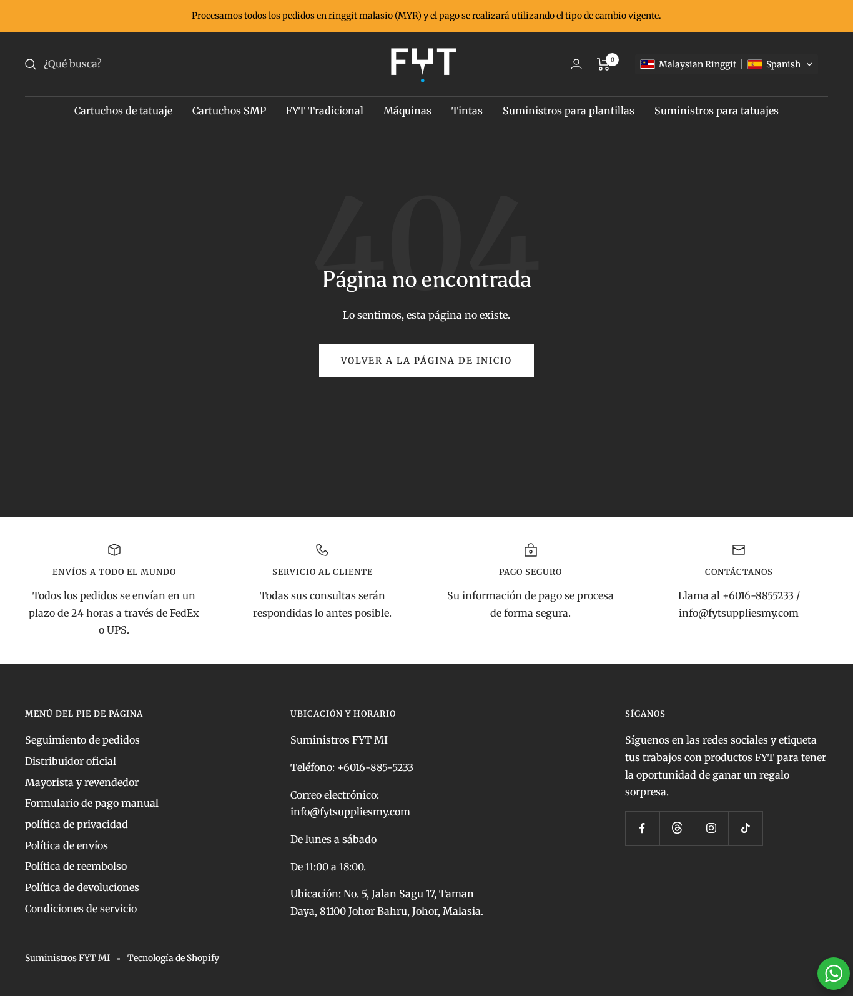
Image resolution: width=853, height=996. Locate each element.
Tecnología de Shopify (173, 958)
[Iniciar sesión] (576, 64)
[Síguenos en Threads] (676, 828)
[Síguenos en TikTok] (745, 828)
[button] (726, 64)
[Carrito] (603, 64)
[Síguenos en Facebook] (642, 828)
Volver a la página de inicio (426, 360)
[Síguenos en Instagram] (711, 828)
